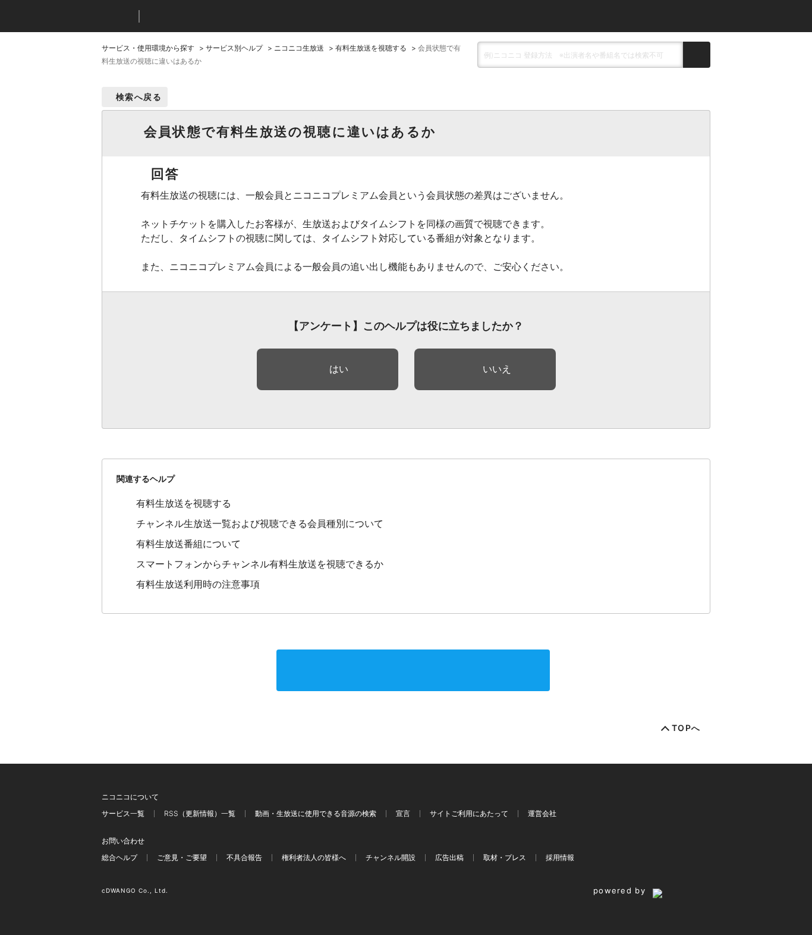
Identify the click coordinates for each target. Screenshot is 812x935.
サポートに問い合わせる (413, 670)
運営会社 (542, 813)
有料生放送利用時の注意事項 (198, 584)
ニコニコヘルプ (211, 16)
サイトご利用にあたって (469, 813)
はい (338, 369)
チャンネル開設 (391, 857)
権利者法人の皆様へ (314, 857)
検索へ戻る (139, 97)
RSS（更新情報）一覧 (199, 813)
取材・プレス (504, 857)
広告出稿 (449, 857)
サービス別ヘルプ (234, 47)
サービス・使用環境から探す (148, 47)
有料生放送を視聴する (371, 47)
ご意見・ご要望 (182, 857)
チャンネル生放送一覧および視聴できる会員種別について (259, 523)
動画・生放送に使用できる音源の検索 (315, 813)
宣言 (403, 813)
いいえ (497, 369)
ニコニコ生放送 (299, 47)
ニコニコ (118, 16)
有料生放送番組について (188, 544)
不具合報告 (244, 857)
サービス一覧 (123, 813)
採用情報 (560, 857)
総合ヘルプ (119, 857)
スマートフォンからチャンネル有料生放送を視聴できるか (259, 564)
